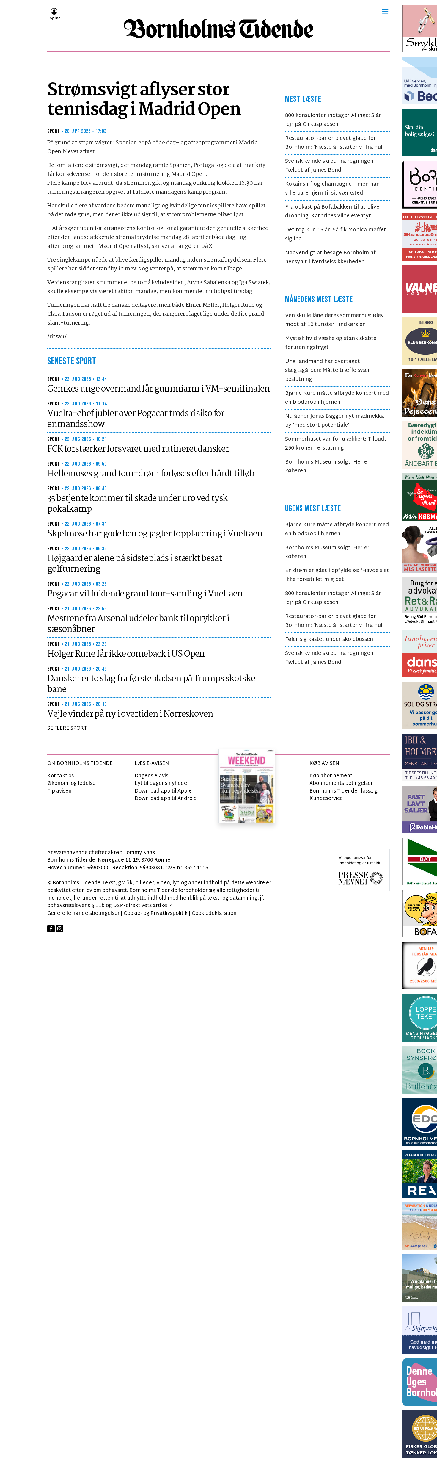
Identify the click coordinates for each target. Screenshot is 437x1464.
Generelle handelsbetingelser (83, 913)
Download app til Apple (163, 791)
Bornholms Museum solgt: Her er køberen (327, 466)
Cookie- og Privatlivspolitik (156, 913)
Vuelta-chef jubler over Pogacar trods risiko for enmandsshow (135, 419)
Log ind (54, 18)
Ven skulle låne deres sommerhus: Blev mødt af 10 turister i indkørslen (334, 320)
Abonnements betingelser (341, 783)
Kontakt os (60, 776)
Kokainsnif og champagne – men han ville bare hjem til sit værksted (332, 188)
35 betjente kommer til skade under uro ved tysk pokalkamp (137, 503)
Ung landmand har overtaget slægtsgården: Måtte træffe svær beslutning (327, 370)
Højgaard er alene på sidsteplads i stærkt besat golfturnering (134, 564)
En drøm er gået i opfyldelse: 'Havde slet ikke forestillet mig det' (337, 575)
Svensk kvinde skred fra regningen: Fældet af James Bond (330, 165)
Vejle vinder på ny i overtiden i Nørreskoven (130, 714)
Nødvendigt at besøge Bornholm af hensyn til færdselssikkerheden (330, 257)
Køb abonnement (330, 776)
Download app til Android (166, 798)
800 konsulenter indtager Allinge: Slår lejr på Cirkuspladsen (333, 120)
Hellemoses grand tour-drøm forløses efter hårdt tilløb (150, 474)
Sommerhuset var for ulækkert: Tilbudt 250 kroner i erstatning (335, 443)
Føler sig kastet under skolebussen (329, 639)
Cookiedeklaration (214, 913)
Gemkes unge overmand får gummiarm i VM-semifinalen (158, 389)
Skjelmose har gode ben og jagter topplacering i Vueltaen (154, 534)
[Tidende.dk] (218, 29)
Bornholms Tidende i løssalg (343, 791)
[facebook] (51, 928)
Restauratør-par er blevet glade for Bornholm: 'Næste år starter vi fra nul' (334, 143)
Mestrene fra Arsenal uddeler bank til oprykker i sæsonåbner (138, 624)
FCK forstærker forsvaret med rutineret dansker (138, 449)
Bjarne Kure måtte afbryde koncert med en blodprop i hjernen (337, 398)
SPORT (53, 131)
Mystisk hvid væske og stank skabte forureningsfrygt (330, 343)
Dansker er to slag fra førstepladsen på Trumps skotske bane (151, 684)
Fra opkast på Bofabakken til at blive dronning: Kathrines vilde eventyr (332, 211)
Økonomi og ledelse (71, 783)
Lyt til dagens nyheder (162, 783)
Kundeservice (326, 798)
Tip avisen (59, 791)
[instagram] (59, 928)
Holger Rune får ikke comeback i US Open (126, 654)
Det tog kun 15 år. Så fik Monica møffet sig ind (335, 234)
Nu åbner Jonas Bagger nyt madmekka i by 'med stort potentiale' (336, 420)
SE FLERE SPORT (67, 728)
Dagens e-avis (151, 776)
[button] (385, 11)
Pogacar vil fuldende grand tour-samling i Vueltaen (145, 594)
